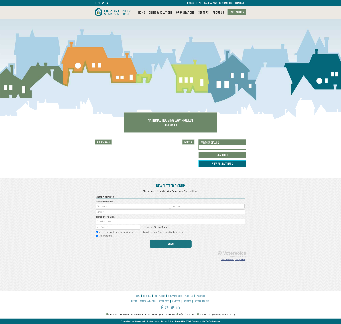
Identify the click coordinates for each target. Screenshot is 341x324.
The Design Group (213, 321)
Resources (226, 2)
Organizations (185, 12)
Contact (240, 2)
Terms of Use (180, 321)
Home (141, 12)
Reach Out (222, 155)
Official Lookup (201, 301)
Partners (200, 296)
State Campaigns (206, 2)
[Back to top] (333, 316)
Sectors (203, 12)
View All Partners (222, 163)
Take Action (237, 12)
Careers (176, 301)
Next (187, 141)
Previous (104, 141)
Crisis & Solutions (160, 12)
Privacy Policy (167, 321)
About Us (218, 12)
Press (190, 2)
